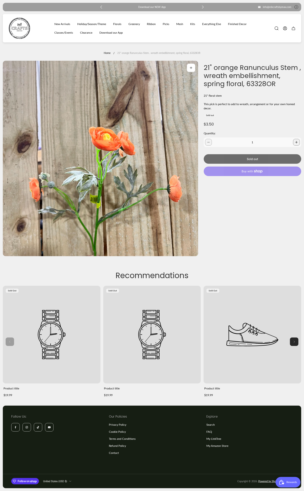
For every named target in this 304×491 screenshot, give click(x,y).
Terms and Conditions (122, 438)
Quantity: (210, 133)
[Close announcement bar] (296, 7)
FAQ (209, 431)
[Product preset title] (51, 334)
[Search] (276, 28)
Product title (11, 388)
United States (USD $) (55, 481)
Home (107, 52)
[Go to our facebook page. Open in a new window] (15, 427)
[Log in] (285, 28)
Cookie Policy (117, 431)
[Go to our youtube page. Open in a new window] (49, 427)
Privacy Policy (117, 424)
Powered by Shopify (269, 481)
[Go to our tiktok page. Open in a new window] (38, 427)
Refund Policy (117, 445)
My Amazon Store (217, 445)
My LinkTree (213, 438)
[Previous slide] (101, 7)
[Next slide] (203, 7)
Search (210, 424)
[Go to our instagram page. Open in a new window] (27, 427)
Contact (114, 452)
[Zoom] (191, 68)
